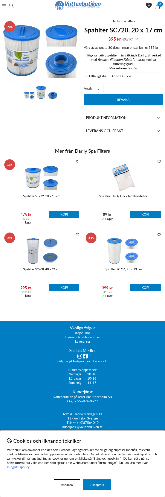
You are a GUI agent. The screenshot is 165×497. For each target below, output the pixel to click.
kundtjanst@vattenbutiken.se (82, 427)
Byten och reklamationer (82, 337)
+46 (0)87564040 (86, 422)
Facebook (100, 361)
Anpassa (67, 484)
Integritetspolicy (18, 467)
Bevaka (123, 99)
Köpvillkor (82, 333)
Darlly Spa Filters (123, 21)
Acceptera (97, 484)
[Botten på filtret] (52, 95)
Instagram (79, 361)
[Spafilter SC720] (41, 81)
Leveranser (82, 341)
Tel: (70, 422)
